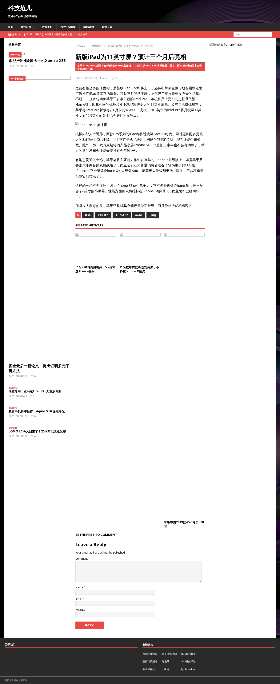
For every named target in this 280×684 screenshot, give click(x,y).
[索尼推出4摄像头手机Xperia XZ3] (40, 54)
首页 (10, 27)
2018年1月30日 (20, 436)
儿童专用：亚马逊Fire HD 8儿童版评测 (35, 391)
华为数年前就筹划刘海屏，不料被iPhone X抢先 (139, 269)
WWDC (138, 215)
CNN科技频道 (188, 661)
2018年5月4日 (19, 396)
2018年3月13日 (88, 78)
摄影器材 (88, 27)
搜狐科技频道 (150, 661)
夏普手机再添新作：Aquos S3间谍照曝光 (37, 411)
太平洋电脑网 (169, 653)
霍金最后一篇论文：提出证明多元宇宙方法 (39, 368)
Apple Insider (188, 669)
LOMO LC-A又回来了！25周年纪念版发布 (37, 431)
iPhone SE (121, 215)
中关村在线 (148, 669)
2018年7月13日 (20, 66)
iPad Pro (103, 215)
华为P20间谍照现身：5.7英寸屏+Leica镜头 (95, 269)
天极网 (165, 669)
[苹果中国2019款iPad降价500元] (184, 375)
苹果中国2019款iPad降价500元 (184, 524)
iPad (88, 215)
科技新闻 (26, 27)
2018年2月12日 (20, 416)
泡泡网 (165, 661)
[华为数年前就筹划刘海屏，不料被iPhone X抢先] (140, 248)
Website (80, 609)
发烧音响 (107, 27)
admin (106, 78)
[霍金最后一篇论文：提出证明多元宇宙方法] (40, 218)
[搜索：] (253, 34)
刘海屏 (152, 215)
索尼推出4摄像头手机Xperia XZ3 (37, 60)
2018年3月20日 (20, 376)
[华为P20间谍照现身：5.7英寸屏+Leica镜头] (95, 248)
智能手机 (47, 27)
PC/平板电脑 (68, 27)
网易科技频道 (150, 653)
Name (79, 587)
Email (79, 598)
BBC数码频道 (188, 653)
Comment (81, 558)
